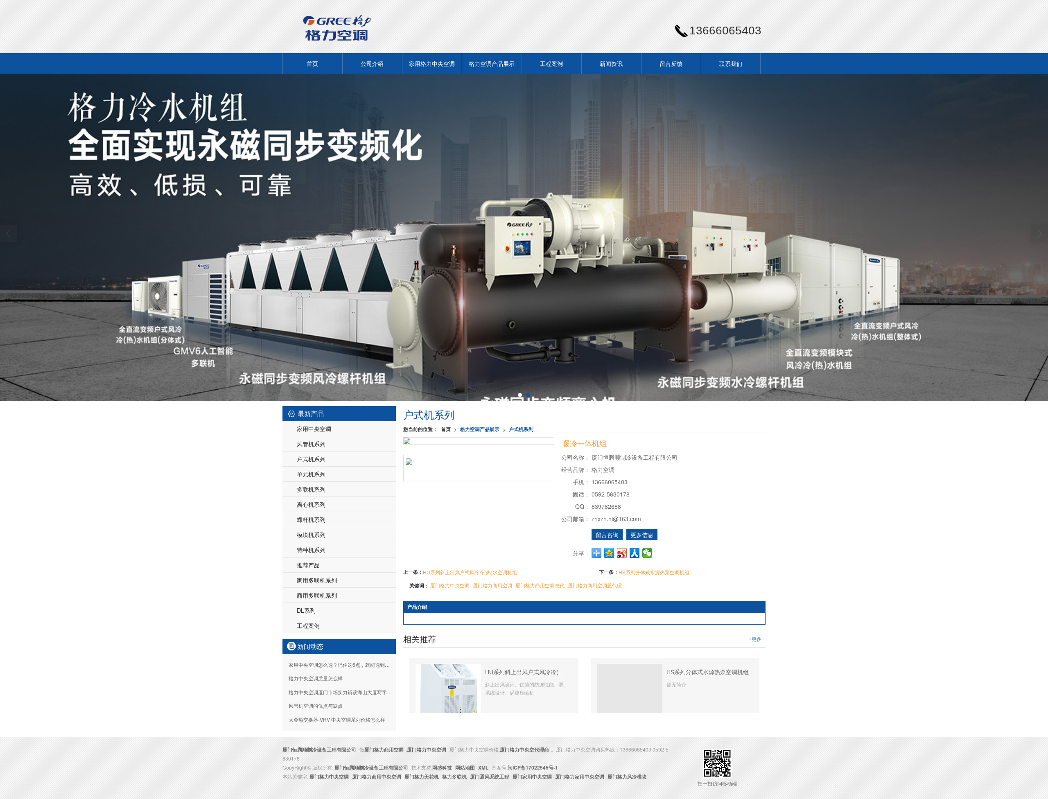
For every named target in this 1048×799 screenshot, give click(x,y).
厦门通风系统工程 (489, 776)
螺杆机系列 (311, 519)
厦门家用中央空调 (532, 776)
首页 (312, 63)
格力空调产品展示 (492, 63)
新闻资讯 (611, 63)
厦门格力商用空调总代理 (595, 585)
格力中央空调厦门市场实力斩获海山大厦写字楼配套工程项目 (355, 691)
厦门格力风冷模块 (627, 776)
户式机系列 (521, 429)
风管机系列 (311, 444)
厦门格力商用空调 (492, 585)
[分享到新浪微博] (622, 553)
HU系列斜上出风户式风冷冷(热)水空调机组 (470, 572)
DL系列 (306, 610)
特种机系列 (311, 550)
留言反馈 (671, 63)
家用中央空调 (314, 428)
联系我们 (730, 63)
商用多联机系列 (317, 595)
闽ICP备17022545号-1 (533, 767)
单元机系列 (311, 474)
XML (483, 767)
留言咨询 (607, 534)
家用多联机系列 (317, 580)
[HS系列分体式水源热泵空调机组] (629, 695)
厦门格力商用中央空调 (376, 776)
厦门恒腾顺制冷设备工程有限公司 (319, 749)
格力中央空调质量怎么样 (316, 678)
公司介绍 (372, 63)
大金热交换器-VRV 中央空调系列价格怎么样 (337, 719)
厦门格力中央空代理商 (524, 749)
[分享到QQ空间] (609, 553)
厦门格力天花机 (421, 776)
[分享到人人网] (635, 553)
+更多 (755, 639)
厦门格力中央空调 (450, 585)
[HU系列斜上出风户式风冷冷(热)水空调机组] (448, 687)
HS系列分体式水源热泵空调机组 (654, 572)
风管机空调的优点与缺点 (316, 705)
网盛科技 (442, 767)
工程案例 (551, 63)
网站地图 (465, 767)
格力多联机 (454, 776)
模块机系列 (311, 534)
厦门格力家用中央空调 (579, 776)
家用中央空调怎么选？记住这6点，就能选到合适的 (344, 664)
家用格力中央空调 (432, 63)
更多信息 (641, 534)
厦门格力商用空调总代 (540, 585)
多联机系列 (311, 489)
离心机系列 (311, 504)
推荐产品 (308, 565)
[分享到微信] (647, 553)
